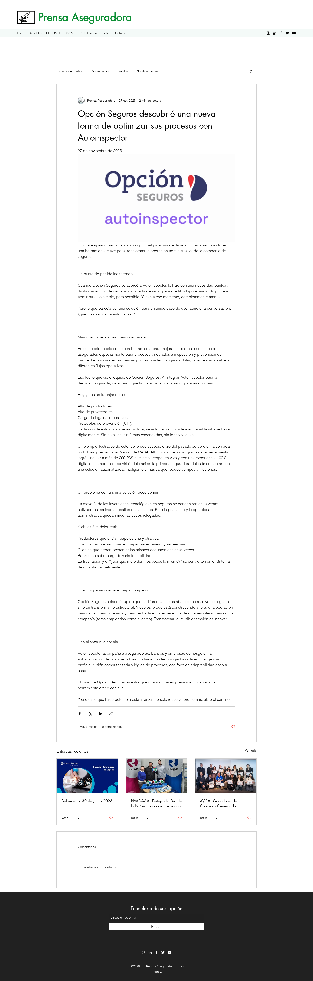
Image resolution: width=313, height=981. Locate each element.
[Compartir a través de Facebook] (80, 714)
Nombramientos (147, 71)
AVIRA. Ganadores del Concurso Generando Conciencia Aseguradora (221, 803)
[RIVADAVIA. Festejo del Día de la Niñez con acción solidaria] (156, 776)
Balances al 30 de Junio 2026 (87, 800)
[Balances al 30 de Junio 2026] (87, 776)
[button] (251, 71)
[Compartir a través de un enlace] (111, 714)
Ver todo (251, 750)
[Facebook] (281, 33)
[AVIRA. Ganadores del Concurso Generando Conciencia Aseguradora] (225, 776)
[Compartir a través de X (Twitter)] (90, 714)
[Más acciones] (232, 100)
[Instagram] (268, 33)
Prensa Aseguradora (85, 17)
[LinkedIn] (275, 33)
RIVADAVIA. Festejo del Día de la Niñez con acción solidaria (156, 803)
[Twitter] (287, 33)
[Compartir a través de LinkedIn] (101, 714)
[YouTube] (294, 33)
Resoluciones (100, 71)
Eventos (122, 71)
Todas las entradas (69, 71)
